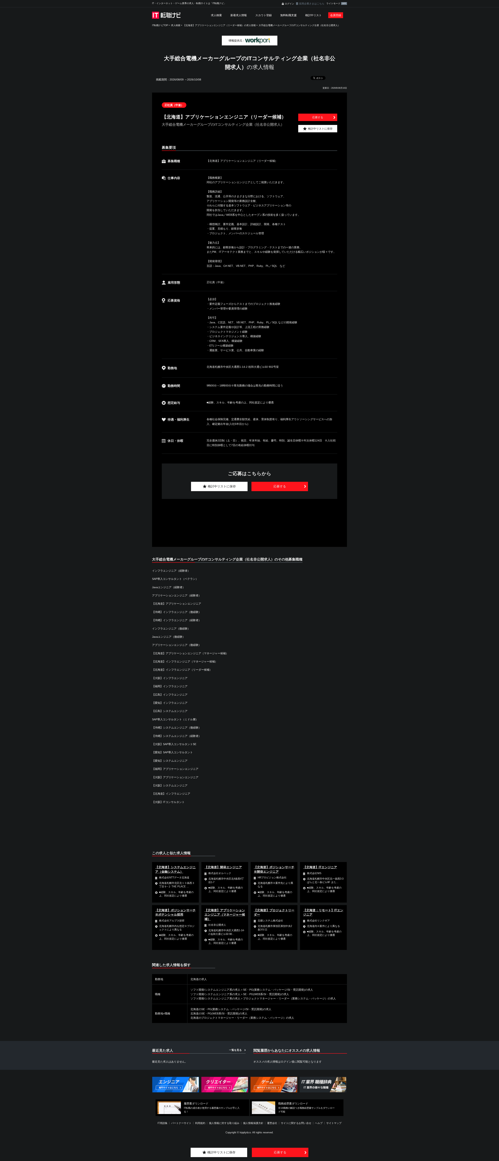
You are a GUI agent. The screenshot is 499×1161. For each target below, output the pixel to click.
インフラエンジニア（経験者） (171, 570)
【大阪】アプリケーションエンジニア (175, 777)
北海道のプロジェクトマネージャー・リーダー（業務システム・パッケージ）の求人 (242, 1017)
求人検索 (216, 15)
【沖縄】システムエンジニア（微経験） (176, 727)
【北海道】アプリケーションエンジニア (176, 603)
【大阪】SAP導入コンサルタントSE (174, 744)
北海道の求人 (198, 979)
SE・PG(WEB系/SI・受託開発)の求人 (266, 994)
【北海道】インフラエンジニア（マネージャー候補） (185, 661)
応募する (317, 117)
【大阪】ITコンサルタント (168, 802)
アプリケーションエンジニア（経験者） (176, 595)
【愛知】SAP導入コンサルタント (172, 752)
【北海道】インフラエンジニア (171, 793)
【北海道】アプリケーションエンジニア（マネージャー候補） (190, 653)
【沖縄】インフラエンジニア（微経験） (176, 612)
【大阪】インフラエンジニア (170, 678)
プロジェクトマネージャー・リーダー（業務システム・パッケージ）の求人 (289, 998)
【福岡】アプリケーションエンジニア (175, 768)
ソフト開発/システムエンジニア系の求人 (215, 989)
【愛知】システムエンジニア (170, 760)
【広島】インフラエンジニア (170, 694)
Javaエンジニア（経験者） (168, 587)
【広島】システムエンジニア (170, 711)
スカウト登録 (263, 15)
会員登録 (335, 15)
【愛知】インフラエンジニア (170, 702)
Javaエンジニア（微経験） (168, 636)
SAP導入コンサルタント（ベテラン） (175, 578)
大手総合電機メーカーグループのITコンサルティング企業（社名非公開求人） (299, 25)
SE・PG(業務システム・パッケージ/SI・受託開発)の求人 (278, 989)
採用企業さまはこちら (311, 3)
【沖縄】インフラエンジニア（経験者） (176, 620)
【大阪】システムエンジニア (170, 785)
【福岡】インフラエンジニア (170, 686)
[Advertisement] (249, 518)
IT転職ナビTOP (160, 25)
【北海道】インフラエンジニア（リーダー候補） (182, 669)
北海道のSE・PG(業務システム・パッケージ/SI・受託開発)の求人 (230, 1009)
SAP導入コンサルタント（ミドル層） (175, 719)
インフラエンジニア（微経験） (171, 628)
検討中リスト (313, 15)
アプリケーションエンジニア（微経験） (176, 644)
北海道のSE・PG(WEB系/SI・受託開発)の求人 (218, 1013)
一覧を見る (235, 1050)
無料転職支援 (288, 15)
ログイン (289, 3)
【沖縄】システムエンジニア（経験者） (176, 735)
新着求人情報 (238, 15)
